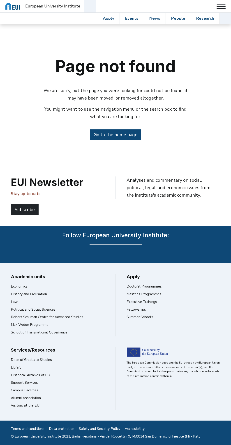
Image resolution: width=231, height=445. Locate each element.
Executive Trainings (142, 301)
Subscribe (25, 210)
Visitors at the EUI (25, 405)
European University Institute (52, 6)
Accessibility (135, 428)
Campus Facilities (24, 390)
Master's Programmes (144, 294)
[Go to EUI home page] (12, 6)
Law (14, 301)
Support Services (24, 382)
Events (131, 18)
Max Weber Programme (30, 324)
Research (205, 18)
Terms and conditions (27, 428)
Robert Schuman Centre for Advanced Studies (47, 316)
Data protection (61, 428)
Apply (108, 18)
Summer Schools (140, 316)
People (178, 18)
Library (16, 367)
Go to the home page (115, 135)
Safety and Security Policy (99, 428)
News (154, 18)
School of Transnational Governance (39, 332)
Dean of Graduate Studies (31, 359)
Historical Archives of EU (30, 375)
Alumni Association (26, 397)
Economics (19, 286)
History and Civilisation (29, 294)
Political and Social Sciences (33, 309)
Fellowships (136, 309)
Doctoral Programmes (144, 286)
